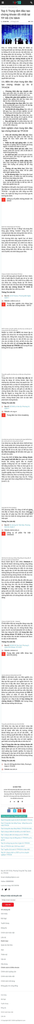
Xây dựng (4, 964)
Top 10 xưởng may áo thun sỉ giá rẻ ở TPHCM (15, 843)
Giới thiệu (4, 914)
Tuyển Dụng (5, 923)
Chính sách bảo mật (7, 933)
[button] (31, 2)
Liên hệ (3, 937)
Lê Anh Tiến (17, 787)
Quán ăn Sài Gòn (7, 945)
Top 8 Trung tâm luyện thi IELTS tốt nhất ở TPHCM (16, 820)
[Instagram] (19, 802)
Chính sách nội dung (8, 981)
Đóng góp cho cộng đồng (9, 986)
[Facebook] (11, 802)
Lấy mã (7, 904)
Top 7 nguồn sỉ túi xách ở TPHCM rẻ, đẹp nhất (15, 849)
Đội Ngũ (4, 918)
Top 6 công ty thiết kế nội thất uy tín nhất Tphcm (15, 831)
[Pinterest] (23, 802)
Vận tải (3, 959)
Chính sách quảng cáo (8, 971)
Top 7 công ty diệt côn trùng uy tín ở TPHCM (14, 834)
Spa (2, 950)
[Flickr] (15, 802)
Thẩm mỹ (4, 954)
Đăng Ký (4, 928)
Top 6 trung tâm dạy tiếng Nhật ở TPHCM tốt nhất (16, 828)
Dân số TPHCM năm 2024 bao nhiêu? (12, 846)
